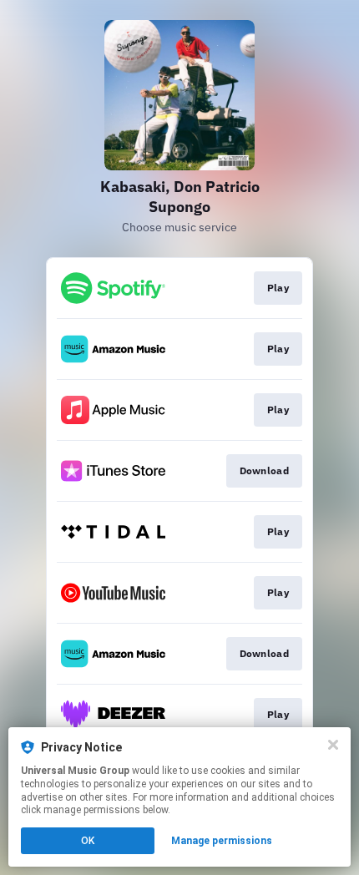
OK (87, 841)
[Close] (333, 744)
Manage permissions (221, 841)
